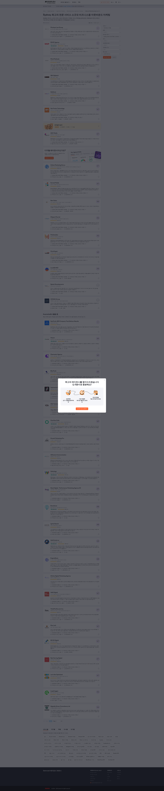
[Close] (104, 379)
